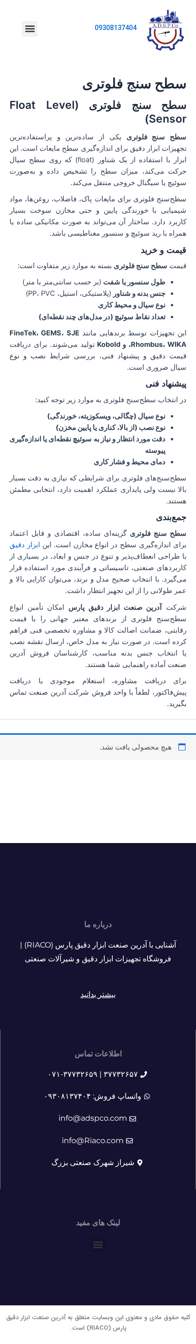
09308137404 (116, 28)
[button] (30, 29)
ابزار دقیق (25, 545)
